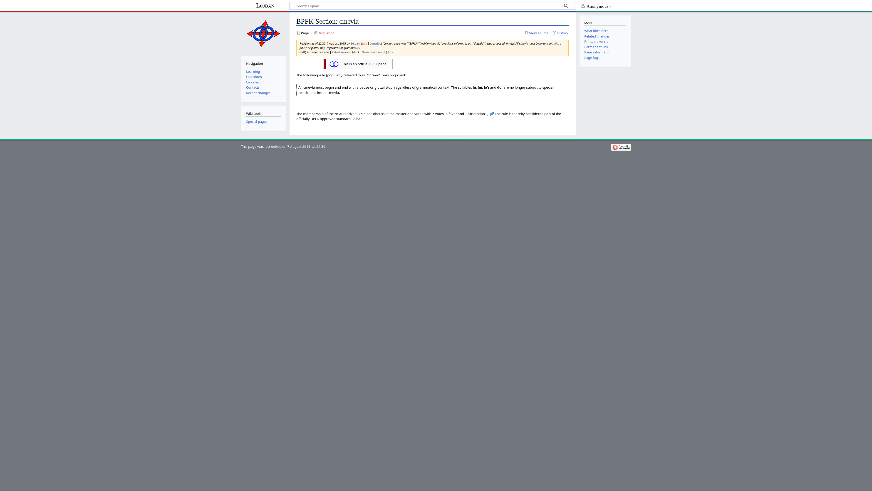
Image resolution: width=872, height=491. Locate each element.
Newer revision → (373, 52)
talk (364, 43)
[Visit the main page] (263, 34)
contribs (375, 43)
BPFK (373, 64)
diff (355, 52)
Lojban (265, 5)
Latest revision (342, 52)
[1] (489, 113)
